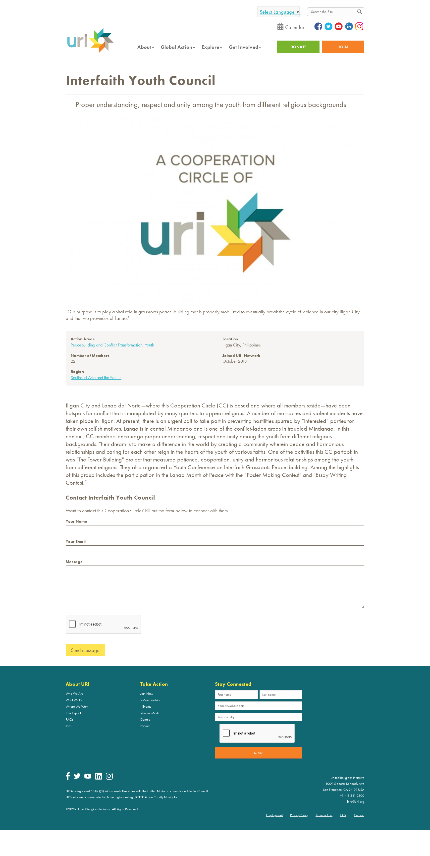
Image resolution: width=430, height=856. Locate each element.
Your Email (76, 541)
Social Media (151, 713)
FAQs (69, 719)
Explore (210, 47)
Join (343, 47)
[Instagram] (109, 778)
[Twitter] (77, 777)
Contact (359, 815)
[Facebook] (68, 779)
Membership (151, 700)
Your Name (76, 521)
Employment (274, 815)
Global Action (176, 47)
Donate (145, 719)
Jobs (68, 726)
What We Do (74, 700)
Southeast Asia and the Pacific (96, 377)
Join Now (146, 693)
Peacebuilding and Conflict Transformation (106, 345)
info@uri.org (355, 801)
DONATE (298, 47)
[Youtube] (87, 777)
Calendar (295, 27)
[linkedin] (98, 778)
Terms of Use (324, 815)
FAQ (343, 815)
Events (146, 706)
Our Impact (73, 713)
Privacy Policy (299, 815)
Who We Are (74, 693)
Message (74, 561)
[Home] (90, 52)
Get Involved (243, 47)
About (144, 47)
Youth (149, 345)
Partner (145, 726)
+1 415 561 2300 (352, 795)
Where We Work (77, 706)
